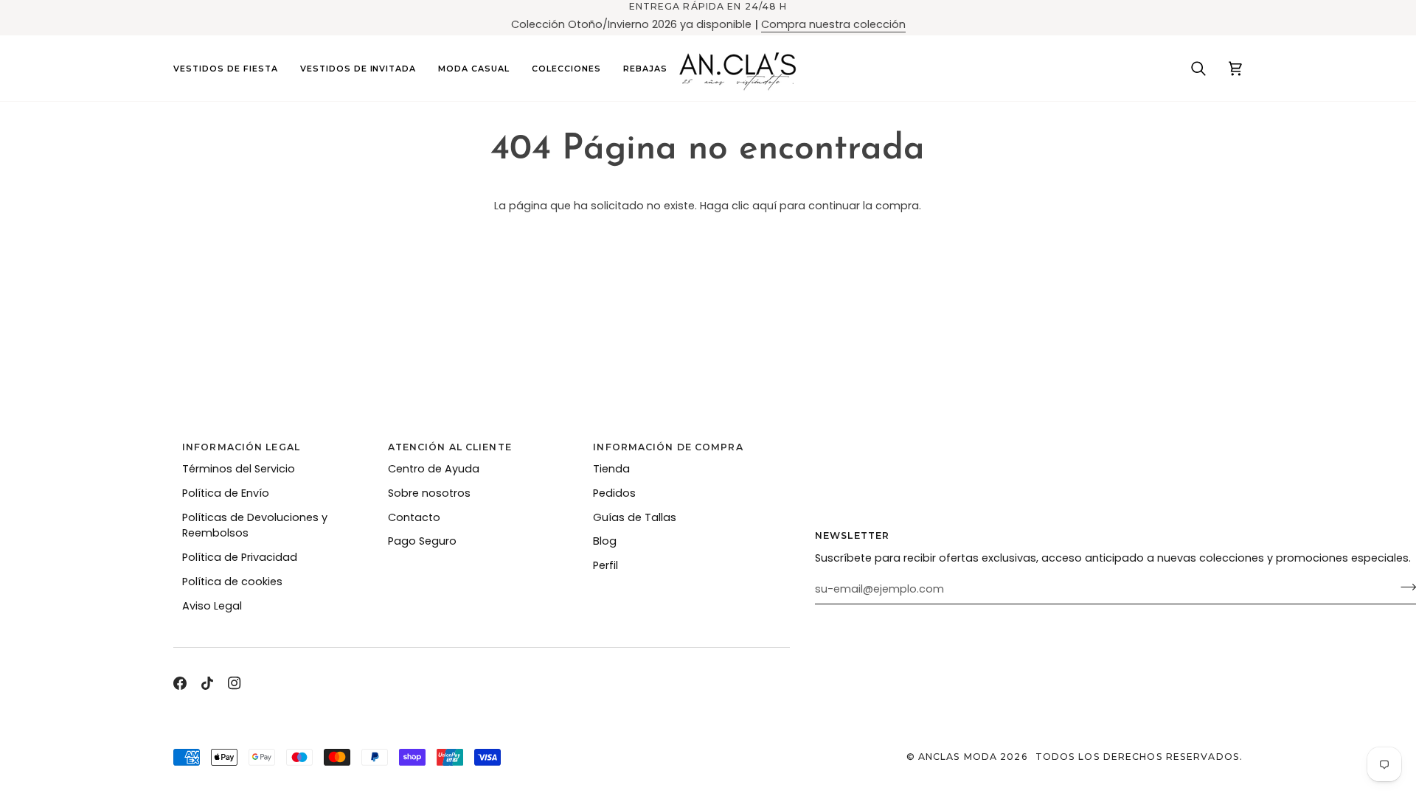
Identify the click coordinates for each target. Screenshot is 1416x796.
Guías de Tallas (634, 517)
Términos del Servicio (238, 468)
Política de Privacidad (239, 557)
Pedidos (614, 493)
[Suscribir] (1404, 587)
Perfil (605, 565)
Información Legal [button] (241, 447)
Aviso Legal (212, 605)
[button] (231, 68)
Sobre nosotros (429, 493)
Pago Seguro (422, 541)
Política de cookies (232, 581)
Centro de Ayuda (433, 468)
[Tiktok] (207, 683)
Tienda (611, 468)
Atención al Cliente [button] (450, 447)
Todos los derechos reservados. (1139, 756)
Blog (605, 541)
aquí (764, 205)
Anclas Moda (957, 756)
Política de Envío (225, 493)
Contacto (414, 517)
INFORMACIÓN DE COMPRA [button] (668, 447)
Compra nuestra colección (833, 24)
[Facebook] (180, 683)
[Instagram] (234, 683)
